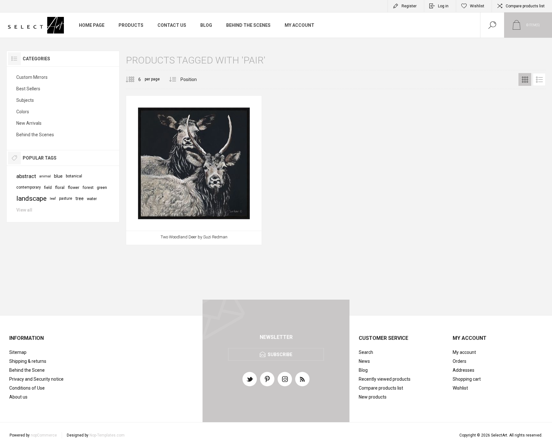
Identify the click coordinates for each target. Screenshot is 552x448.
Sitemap (18, 352)
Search (366, 352)
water (92, 198)
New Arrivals (29, 123)
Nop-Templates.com (107, 435)
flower (73, 187)
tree (79, 198)
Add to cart (186, 231)
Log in (443, 6)
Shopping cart (467, 379)
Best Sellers (28, 88)
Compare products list (525, 6)
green (102, 187)
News (364, 361)
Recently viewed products (384, 379)
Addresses (463, 370)
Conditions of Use (27, 388)
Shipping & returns (27, 361)
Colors (22, 111)
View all (24, 210)
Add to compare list (215, 231)
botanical (74, 176)
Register (409, 6)
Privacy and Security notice (36, 379)
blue (58, 176)
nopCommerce (44, 435)
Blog (363, 370)
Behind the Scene (27, 370)
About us (18, 396)
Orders (459, 361)
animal (45, 176)
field (48, 187)
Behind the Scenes (35, 134)
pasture (65, 198)
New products (373, 396)
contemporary (28, 187)
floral (60, 187)
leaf (53, 199)
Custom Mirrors (32, 77)
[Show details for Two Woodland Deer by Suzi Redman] (193, 170)
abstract (26, 176)
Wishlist (460, 388)
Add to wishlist (201, 231)
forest (88, 187)
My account (464, 352)
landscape (31, 198)
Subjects (25, 100)
